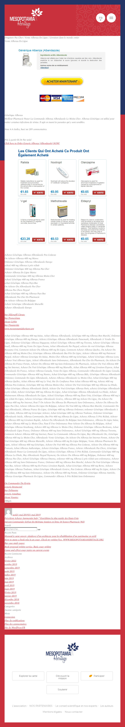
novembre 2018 (12, 603)
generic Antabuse (13, 494)
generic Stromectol (13, 487)
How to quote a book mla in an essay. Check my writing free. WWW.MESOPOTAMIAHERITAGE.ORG (54, 540)
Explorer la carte (28, 675)
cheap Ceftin (11, 321)
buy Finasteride (12, 325)
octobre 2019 (11, 564)
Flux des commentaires (15, 624)
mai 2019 (9, 582)
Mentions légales (52, 711)
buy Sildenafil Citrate (15, 314)
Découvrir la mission (62, 677)
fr (100, 17)
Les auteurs (106, 705)
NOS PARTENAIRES (40, 705)
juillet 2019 (10, 575)
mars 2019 (10, 589)
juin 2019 (9, 578)
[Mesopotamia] (26, 18)
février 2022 (10, 561)
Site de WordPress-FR (15, 627)
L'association (19, 705)
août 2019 (9, 571)
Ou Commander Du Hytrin (17, 483)
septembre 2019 (12, 568)
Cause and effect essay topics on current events (27, 550)
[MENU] (111, 17)
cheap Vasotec (11, 497)
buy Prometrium (12, 318)
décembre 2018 (12, 599)
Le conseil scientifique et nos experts (76, 705)
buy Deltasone (11, 490)
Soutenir (62, 689)
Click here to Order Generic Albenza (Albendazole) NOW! (32, 143)
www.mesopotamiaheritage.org (19, 328)
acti (14, 515)
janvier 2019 (11, 596)
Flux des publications (15, 620)
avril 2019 (9, 585)
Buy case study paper (15, 543)
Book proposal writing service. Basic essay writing (28, 547)
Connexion (10, 617)
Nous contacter (73, 711)
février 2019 (10, 592)
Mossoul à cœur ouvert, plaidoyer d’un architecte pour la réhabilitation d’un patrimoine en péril (50, 536)
